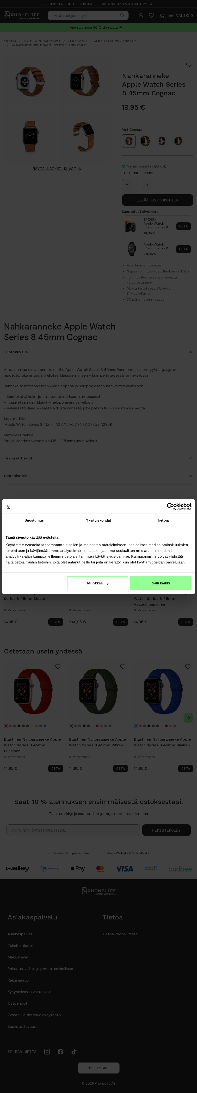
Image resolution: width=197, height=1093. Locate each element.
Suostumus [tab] (34, 520)
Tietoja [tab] (163, 520)
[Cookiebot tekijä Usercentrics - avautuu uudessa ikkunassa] (170, 506)
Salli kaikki (161, 583)
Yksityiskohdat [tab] (98, 520)
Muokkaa (95, 583)
